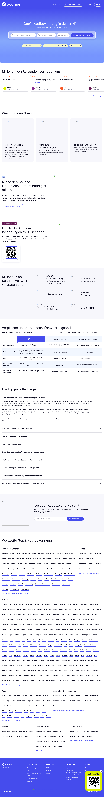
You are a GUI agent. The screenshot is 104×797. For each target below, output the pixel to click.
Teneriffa (64, 640)
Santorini (57, 629)
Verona (35, 614)
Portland (32, 563)
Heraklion (75, 624)
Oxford (4, 619)
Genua (82, 624)
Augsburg (66, 680)
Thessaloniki (58, 645)
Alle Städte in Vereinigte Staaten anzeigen (15, 593)
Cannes (18, 650)
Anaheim (33, 579)
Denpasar (19, 706)
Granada (65, 655)
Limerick (49, 675)
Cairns (63, 701)
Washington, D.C (70, 553)
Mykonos (11, 619)
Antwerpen (79, 665)
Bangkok (45, 695)
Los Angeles (26, 553)
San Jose (14, 574)
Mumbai (16, 716)
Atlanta (65, 558)
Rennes (4, 655)
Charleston (30, 574)
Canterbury (40, 675)
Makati (36, 716)
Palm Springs (6, 579)
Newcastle (86, 619)
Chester (23, 670)
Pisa (87, 609)
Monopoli (89, 655)
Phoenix (39, 563)
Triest (61, 635)
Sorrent (17, 640)
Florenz (47, 604)
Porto (29, 614)
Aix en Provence (7, 670)
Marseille (94, 614)
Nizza (92, 609)
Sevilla (42, 614)
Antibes (41, 660)
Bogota (62, 741)
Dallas (25, 563)
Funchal (25, 645)
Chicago (41, 553)
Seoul (13, 701)
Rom (15, 604)
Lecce (76, 650)
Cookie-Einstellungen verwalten (72, 778)
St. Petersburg (14, 589)
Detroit (40, 579)
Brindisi (11, 650)
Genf (65, 645)
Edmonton (82, 563)
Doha (83, 736)
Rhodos (84, 640)
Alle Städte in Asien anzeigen (11, 720)
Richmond (91, 563)
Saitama (48, 716)
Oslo (39, 619)
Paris (10, 604)
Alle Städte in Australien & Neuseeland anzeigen (68, 710)
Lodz (95, 655)
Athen (19, 609)
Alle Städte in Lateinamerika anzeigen (48, 751)
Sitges (83, 670)
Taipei (49, 701)
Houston (46, 563)
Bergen (10, 635)
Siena (10, 655)
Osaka (9, 695)
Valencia (75, 614)
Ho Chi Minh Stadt (8, 706)
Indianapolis (16, 579)
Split (3, 614)
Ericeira (80, 680)
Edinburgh (28, 604)
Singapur (30, 701)
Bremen (16, 670)
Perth (78, 695)
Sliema (46, 655)
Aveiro (82, 675)
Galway (94, 629)
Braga (59, 680)
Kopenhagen (94, 604)
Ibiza (23, 640)
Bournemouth (42, 670)
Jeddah (72, 736)
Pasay (11, 711)
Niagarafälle (90, 558)
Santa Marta (52, 736)
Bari (88, 614)
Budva (68, 675)
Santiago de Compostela (62, 624)
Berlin (45, 609)
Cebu (3, 716)
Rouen (59, 665)
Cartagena (54, 741)
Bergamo (89, 624)
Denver (19, 563)
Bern (86, 665)
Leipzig (71, 665)
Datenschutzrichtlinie (72, 775)
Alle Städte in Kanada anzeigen (89, 573)
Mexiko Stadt (6, 731)
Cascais (18, 675)
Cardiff (36, 624)
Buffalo (46, 579)
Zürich (4, 635)
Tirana (79, 619)
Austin (13, 563)
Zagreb (37, 629)
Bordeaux (14, 624)
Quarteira (25, 655)
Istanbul (9, 614)
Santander (17, 655)
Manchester (53, 609)
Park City (46, 569)
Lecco (18, 660)
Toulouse (46, 619)
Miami (12, 553)
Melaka (9, 716)
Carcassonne (65, 660)
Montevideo (47, 746)
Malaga (98, 609)
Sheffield (34, 660)
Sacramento (56, 584)
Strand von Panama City (42, 584)
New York (5, 553)
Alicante (44, 629)
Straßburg (16, 629)
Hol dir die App (31, 768)
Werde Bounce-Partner (34, 773)
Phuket (45, 706)
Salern (11, 640)
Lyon (9, 629)
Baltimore (39, 574)
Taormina (55, 650)
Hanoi (25, 706)
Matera (71, 645)
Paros (71, 670)
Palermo (48, 614)
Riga (19, 645)
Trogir (50, 645)
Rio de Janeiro (40, 731)
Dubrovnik (71, 619)
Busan (38, 711)
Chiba (42, 716)
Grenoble (27, 665)
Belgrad (38, 635)
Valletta (23, 629)
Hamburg (56, 614)
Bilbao (93, 619)
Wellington (96, 701)
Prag (42, 604)
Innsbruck (73, 629)
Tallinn (16, 635)
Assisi (29, 640)
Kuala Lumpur (20, 701)
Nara (22, 716)
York (74, 609)
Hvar (70, 650)
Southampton (93, 640)
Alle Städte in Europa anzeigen (11, 685)
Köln (100, 629)
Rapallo (95, 670)
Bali (44, 701)
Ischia (53, 665)
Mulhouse (75, 675)
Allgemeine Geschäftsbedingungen (73, 771)
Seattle (34, 553)
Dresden (12, 660)
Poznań (71, 635)
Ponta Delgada (6, 680)
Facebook (88, 768)
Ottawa (91, 569)
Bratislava (96, 650)
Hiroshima (37, 695)
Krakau (61, 609)
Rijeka (4, 675)
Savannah (54, 569)
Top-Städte (56, 4)
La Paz (60, 746)
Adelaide (56, 701)
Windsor (4, 645)
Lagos (51, 670)
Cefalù (65, 670)
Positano (31, 635)
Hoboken (5, 584)
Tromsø (33, 680)
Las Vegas (59, 553)
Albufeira (98, 680)
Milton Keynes (50, 680)
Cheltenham (25, 680)
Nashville (11, 558)
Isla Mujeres (19, 736)
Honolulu (72, 558)
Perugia (19, 665)
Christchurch (71, 701)
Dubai (72, 731)
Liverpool (19, 619)
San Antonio (63, 569)
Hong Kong (5, 701)
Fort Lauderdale (47, 558)
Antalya (77, 670)
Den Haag (41, 680)
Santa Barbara (55, 579)
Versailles (26, 675)
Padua (78, 635)
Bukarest (81, 629)
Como (44, 640)
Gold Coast (87, 701)
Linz (28, 660)
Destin (64, 579)
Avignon (94, 635)
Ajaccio (4, 665)
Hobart (79, 701)
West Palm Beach (69, 574)
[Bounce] (11, 4)
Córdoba (4, 650)
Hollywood (5, 569)
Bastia (34, 665)
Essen (62, 675)
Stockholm (17, 614)
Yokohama (16, 695)
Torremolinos (32, 670)
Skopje (55, 675)
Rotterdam (12, 665)
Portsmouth (63, 650)
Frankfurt (81, 609)
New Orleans (37, 558)
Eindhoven (42, 645)
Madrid (21, 604)
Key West (61, 563)
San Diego (58, 558)
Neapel (4, 558)
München (68, 609)
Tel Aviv (78, 731)
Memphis (20, 584)
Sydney (64, 695)
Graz (23, 660)
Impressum (69, 768)
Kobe (32, 711)
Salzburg (5, 640)
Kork (96, 660)
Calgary (81, 558)
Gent (34, 640)
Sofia (64, 619)
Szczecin (92, 665)
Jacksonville (25, 589)
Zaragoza (83, 660)
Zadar (52, 619)
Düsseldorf (33, 645)
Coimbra (4, 660)
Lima (44, 736)
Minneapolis (58, 574)
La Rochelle (12, 645)
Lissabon (55, 604)
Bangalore (29, 716)
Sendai (38, 706)
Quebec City (83, 569)
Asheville (5, 589)
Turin (24, 614)
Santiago (39, 741)
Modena (30, 629)
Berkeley (70, 579)
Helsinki (50, 624)
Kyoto (30, 695)
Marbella (90, 660)
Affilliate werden (32, 776)
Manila (26, 711)
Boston (18, 553)
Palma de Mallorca (90, 645)
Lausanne (41, 665)
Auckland (85, 695)
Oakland (53, 563)
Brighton (43, 624)
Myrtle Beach (48, 574)
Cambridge (5, 563)
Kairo (78, 736)
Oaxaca (31, 731)
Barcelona (84, 604)
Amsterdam (11, 609)
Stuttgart (22, 624)
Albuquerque (66, 584)
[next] (100, 96)
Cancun (14, 731)
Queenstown (94, 695)
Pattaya (44, 711)
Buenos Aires (57, 731)
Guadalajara (23, 731)
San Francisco (50, 553)
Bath (66, 635)
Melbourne (56, 695)
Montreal (98, 553)
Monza (88, 675)
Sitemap (48, 773)
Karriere (29, 781)
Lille (39, 640)
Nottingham (86, 635)
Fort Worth (22, 574)
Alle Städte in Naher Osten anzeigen (81, 740)
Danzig (26, 619)
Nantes (88, 650)
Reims (65, 665)
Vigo (82, 655)
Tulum (26, 736)
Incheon (31, 706)
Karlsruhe (11, 675)
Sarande (73, 680)
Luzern (45, 635)
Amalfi (52, 655)
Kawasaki (38, 701)
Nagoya (24, 695)
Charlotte (13, 584)
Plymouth (95, 675)
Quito (54, 746)
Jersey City (31, 569)
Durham (39, 569)
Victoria (98, 563)
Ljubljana (65, 629)
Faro (57, 640)
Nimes (92, 680)
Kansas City (29, 584)
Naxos (48, 665)
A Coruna (58, 670)
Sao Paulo (61, 736)
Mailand (36, 604)
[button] (82, 35)
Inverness (26, 650)
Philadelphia (20, 558)
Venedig (62, 604)
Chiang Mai (18, 711)
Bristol (4, 629)
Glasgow (33, 619)
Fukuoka (4, 711)
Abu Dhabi (86, 731)
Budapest (76, 604)
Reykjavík (47, 650)
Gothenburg (50, 660)
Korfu (69, 614)
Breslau (58, 619)
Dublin (4, 609)
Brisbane (71, 695)
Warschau (31, 609)
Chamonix (97, 624)
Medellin (38, 746)
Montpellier (78, 645)
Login (90, 4)
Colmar (40, 650)
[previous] (93, 96)
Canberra (56, 706)
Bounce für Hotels (32, 778)
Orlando (28, 558)
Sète (86, 680)
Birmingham (53, 635)
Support (48, 770)
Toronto (90, 553)
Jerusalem (94, 731)
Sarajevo (29, 624)
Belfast (88, 629)
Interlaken (75, 660)
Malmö (33, 675)
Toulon (82, 650)
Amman (89, 736)
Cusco (49, 731)
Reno (71, 569)
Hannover (51, 640)
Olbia (70, 640)
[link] (12, 206)
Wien (24, 609)
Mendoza (46, 741)
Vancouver (82, 553)
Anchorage (5, 574)
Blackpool (77, 640)
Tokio (4, 695)
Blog (28, 770)
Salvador (39, 736)
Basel (58, 660)
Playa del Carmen (7, 736)
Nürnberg (39, 655)
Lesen (77, 655)
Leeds (51, 629)
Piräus (71, 655)
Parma (58, 655)
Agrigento (16, 680)
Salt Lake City (21, 569)
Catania (63, 614)
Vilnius (33, 650)
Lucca (32, 655)
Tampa (13, 569)
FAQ (47, 768)
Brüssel (82, 614)
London (4, 604)
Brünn (89, 670)
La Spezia (24, 635)
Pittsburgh (25, 579)
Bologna (39, 609)
